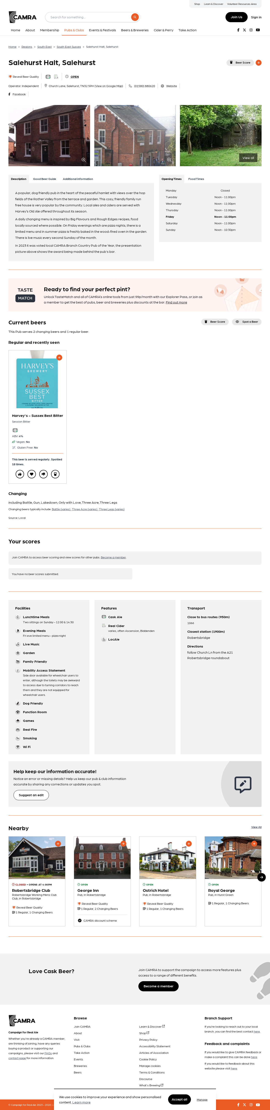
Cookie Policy (148, 1059)
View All (256, 826)
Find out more (176, 302)
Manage (202, 1099)
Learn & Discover (213, 3)
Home (12, 46)
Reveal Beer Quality (25, 76)
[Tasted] (55, 474)
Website (171, 85)
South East (44, 46)
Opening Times (172, 178)
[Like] (20, 474)
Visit (77, 1039)
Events (78, 1059)
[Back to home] (22, 17)
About (78, 1033)
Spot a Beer (250, 321)
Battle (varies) (61, 509)
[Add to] (259, 63)
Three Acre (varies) (85, 509)
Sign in (256, 17)
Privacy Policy (148, 1039)
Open (75, 76)
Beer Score (243, 62)
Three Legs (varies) (111, 509)
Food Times (196, 178)
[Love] (31, 474)
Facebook (19, 94)
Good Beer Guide (44, 178)
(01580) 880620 (144, 85)
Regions (27, 46)
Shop (197, 3)
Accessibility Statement (154, 1046)
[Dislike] (43, 474)
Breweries (80, 1065)
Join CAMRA (82, 1026)
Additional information (78, 178)
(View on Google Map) (108, 85)
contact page (17, 1058)
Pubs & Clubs (82, 1046)
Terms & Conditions (152, 1072)
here (257, 1031)
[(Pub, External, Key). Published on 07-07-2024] (167, 881)
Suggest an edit (31, 795)
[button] (261, 877)
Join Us (236, 17)
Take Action (82, 1052)
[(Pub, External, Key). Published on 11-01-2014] (102, 881)
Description (18, 178)
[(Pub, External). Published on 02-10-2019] (37, 881)
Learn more (81, 1102)
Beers (78, 1072)
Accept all (179, 1099)
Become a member (113, 557)
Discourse (145, 1078)
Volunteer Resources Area (241, 3)
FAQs (48, 1053)
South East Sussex (69, 46)
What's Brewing (150, 1085)
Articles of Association (154, 1052)
